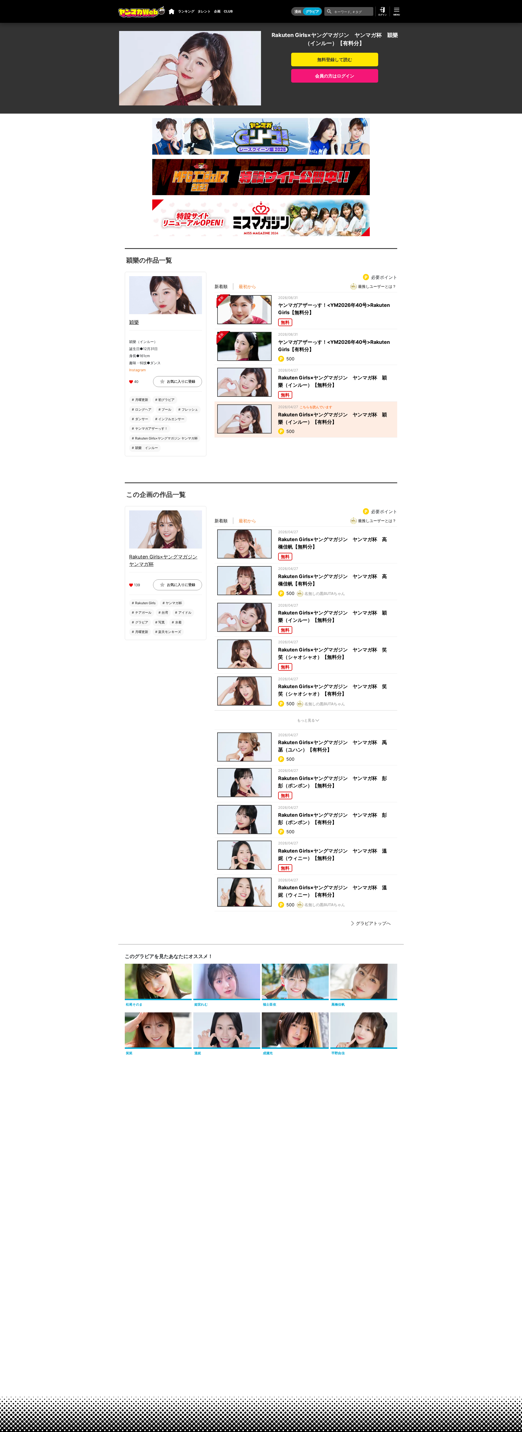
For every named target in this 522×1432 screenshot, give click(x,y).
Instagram (137, 370)
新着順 (221, 286)
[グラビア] (171, 11)
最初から (247, 286)
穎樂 (134, 322)
